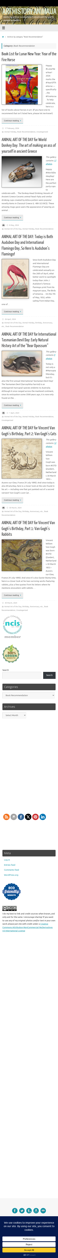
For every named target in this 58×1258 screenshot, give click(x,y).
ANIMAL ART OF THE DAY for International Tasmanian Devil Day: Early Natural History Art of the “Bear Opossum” (29, 340)
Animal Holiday (10, 132)
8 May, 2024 (14, 225)
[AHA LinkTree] (43, 1210)
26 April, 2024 (10, 319)
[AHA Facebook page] (15, 1210)
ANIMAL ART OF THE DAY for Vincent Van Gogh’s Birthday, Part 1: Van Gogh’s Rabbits (28, 528)
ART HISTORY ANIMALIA (29, 11)
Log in (7, 860)
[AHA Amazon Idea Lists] (36, 1210)
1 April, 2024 (14, 413)
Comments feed (11, 870)
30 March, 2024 (15, 508)
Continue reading (11, 121)
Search (5, 670)
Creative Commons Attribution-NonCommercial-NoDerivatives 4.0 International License (27, 927)
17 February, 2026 (12, 128)
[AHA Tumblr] (29, 1210)
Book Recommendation (26, 132)
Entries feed (9, 865)
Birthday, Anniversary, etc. (32, 511)
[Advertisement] (29, 1067)
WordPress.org (11, 875)
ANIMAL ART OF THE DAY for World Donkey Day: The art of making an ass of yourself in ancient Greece (29, 145)
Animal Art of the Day (12, 229)
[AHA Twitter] (22, 1210)
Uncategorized (42, 132)
